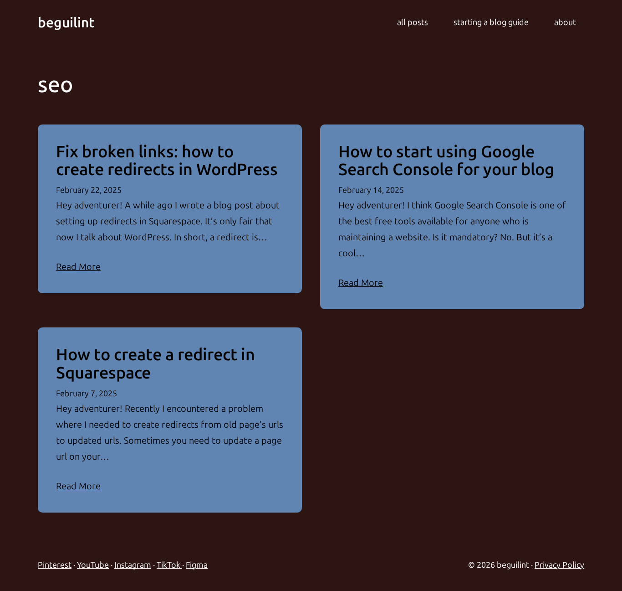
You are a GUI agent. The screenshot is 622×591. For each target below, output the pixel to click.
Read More (78, 266)
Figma (197, 565)
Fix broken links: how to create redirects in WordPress (167, 161)
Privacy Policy (559, 565)
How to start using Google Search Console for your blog (446, 161)
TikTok (169, 565)
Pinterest (54, 565)
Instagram (132, 565)
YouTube (93, 565)
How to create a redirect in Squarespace (155, 364)
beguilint (66, 23)
